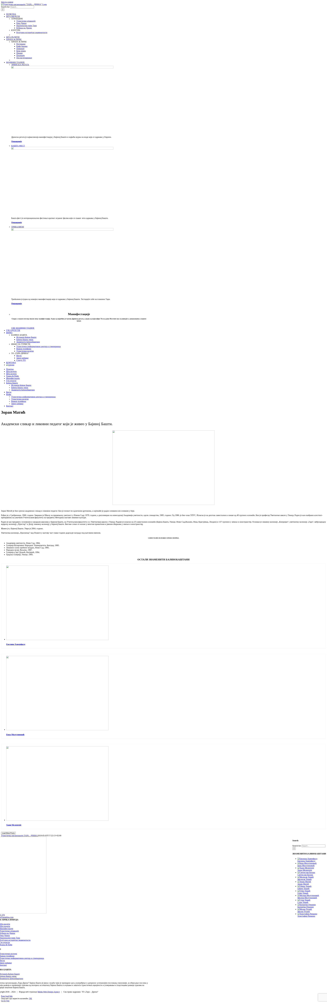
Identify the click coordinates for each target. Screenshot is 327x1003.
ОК (30, 998)
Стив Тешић (302, 902)
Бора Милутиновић (15, 734)
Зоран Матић (303, 884)
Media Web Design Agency (49, 992)
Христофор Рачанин (306, 916)
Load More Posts (8, 833)
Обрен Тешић (303, 888)
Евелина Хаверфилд (15, 644)
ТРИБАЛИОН (17, 227)
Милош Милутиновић (307, 898)
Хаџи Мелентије (13, 825)
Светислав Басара (305, 875)
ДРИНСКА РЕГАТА (20, 65)
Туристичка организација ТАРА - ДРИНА (19, 835)
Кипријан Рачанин (305, 907)
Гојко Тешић (302, 893)
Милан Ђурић (303, 911)
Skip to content (7, 2)
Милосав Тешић (304, 879)
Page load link (7, 996)
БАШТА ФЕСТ (18, 146)
